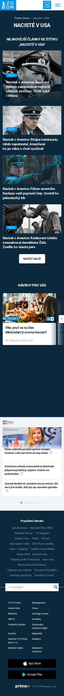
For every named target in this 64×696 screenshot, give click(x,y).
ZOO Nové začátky (43, 543)
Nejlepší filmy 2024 (41, 527)
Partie (35, 538)
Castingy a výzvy (40, 613)
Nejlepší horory (24, 533)
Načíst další (32, 258)
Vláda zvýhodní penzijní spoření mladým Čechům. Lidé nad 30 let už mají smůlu (27, 451)
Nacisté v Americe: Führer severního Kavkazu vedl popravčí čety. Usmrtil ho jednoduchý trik (31, 193)
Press (35, 608)
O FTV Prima (14, 602)
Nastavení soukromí (37, 650)
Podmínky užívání (16, 624)
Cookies (12, 633)
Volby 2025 (23, 554)
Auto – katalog (19, 549)
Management (38, 602)
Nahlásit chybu (15, 648)
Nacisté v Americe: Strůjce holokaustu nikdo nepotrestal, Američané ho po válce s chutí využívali (30, 144)
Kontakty (36, 619)
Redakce (36, 639)
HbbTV (11, 619)
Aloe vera (48, 559)
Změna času (22, 538)
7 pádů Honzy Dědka (42, 549)
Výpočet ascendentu (19, 570)
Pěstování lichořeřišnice (32, 564)
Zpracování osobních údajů (39, 626)
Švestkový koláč (44, 575)
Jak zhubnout (19, 527)
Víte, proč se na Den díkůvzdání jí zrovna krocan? (26, 330)
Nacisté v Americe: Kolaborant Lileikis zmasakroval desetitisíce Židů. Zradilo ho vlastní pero (30, 242)
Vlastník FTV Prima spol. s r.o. (17, 641)
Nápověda (37, 633)
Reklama (12, 613)
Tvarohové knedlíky (45, 570)
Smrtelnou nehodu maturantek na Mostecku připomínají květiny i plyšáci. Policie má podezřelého (29, 470)
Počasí (45, 538)
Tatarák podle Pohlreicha (25, 559)
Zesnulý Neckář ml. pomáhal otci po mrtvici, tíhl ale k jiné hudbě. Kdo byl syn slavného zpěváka (31, 485)
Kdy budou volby (19, 543)
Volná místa (14, 608)
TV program (42, 533)
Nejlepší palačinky (21, 575)
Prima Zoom (22, 18)
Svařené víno (39, 554)
